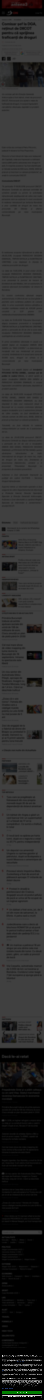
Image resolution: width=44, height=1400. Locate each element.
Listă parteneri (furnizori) (7, 1388)
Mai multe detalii (20, 1361)
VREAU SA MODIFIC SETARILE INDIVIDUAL (22, 1397)
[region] (22, 1374)
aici (3, 1370)
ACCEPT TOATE (22, 1392)
